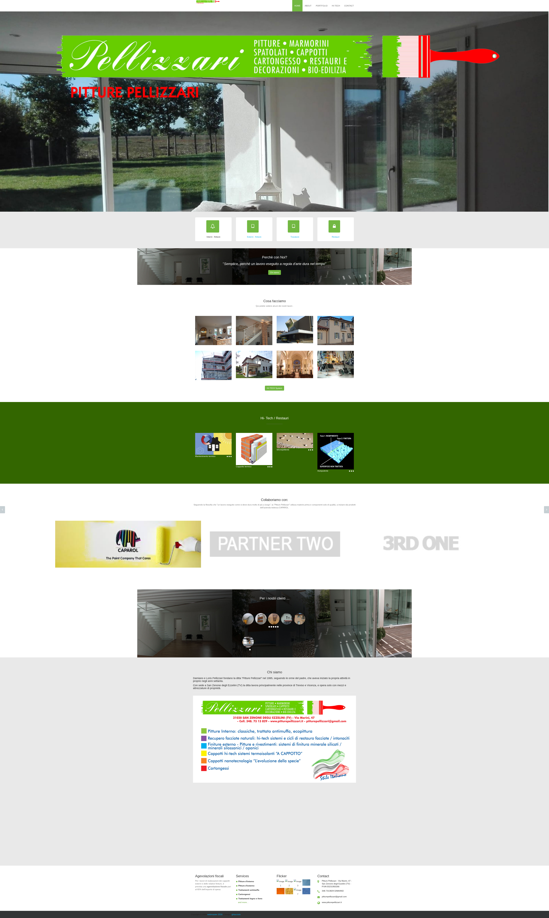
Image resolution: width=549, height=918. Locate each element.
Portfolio (322, 6)
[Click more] (229, 456)
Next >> (546, 509)
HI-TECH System (274, 388)
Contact (349, 6)
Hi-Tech (336, 6)
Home (297, 6)
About (308, 6)
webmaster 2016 (215, 914)
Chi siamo (274, 272)
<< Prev (2, 509)
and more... (243, 902)
